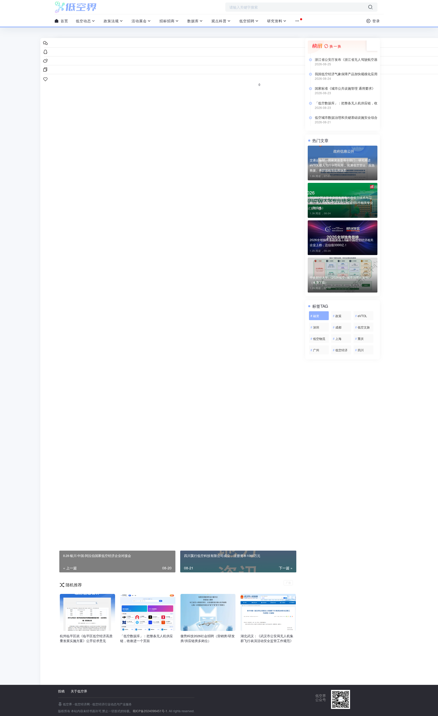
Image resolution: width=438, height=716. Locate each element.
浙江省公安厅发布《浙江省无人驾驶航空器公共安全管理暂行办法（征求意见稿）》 (346, 59)
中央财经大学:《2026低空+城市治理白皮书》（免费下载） (340, 279)
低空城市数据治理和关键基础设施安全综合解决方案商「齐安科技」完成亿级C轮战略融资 (346, 117)
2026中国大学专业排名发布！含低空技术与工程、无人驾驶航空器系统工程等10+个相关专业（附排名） (341, 202)
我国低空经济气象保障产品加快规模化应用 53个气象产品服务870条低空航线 (346, 74)
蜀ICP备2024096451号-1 (150, 711)
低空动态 (83, 20)
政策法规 (111, 20)
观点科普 (219, 20)
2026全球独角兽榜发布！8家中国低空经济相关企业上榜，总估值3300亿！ (341, 242)
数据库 (193, 20)
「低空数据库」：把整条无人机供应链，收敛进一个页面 (346, 103)
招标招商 (167, 20)
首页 (63, 20)
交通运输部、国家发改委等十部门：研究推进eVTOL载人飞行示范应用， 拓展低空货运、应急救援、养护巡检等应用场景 (342, 165)
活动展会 (139, 20)
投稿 (61, 691)
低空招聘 (246, 20)
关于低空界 (79, 691)
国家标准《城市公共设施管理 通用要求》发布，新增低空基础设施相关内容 (345, 88)
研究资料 (274, 20)
